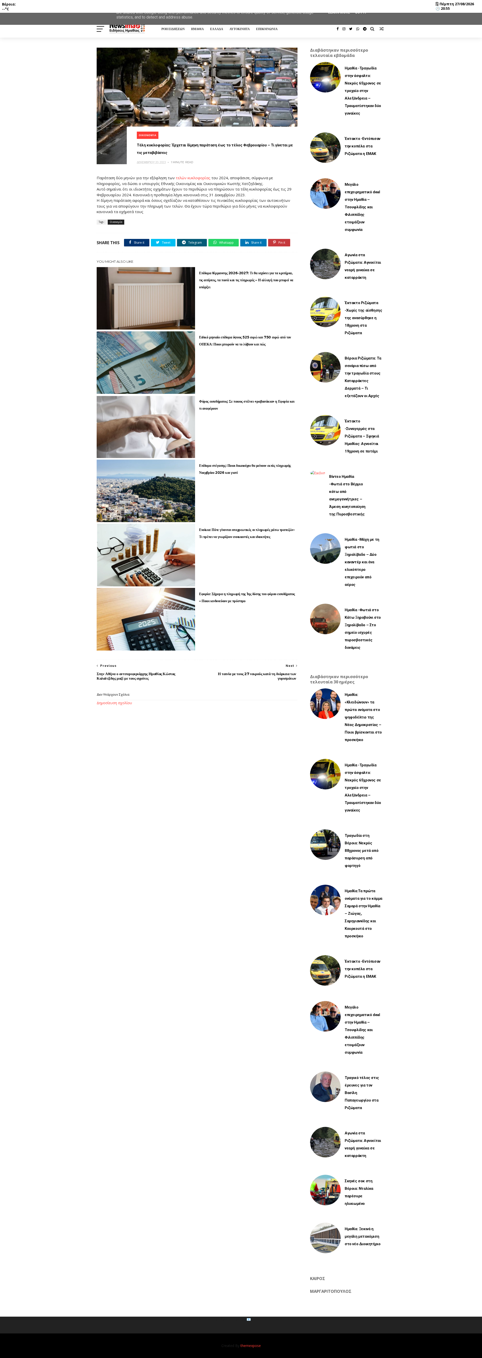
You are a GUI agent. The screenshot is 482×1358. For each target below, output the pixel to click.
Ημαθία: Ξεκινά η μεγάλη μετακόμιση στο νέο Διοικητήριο (362, 1236)
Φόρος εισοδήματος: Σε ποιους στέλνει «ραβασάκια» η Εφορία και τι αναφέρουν (246, 405)
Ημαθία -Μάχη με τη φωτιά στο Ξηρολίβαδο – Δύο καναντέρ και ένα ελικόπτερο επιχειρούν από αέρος (362, 562)
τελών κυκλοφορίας (192, 177)
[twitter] (350, 29)
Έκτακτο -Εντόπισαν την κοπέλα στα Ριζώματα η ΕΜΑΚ (362, 146)
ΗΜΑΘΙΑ (197, 29)
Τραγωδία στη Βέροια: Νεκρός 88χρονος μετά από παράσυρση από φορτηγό (361, 850)
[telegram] (365, 29)
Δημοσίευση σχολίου (114, 702)
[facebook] (338, 29)
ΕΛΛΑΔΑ (216, 29)
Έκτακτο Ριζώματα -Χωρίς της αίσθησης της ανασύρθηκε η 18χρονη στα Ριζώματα (363, 318)
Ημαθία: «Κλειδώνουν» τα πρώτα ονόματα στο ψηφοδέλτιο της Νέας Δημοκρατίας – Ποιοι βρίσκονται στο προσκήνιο (363, 717)
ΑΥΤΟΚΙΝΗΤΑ (239, 29)
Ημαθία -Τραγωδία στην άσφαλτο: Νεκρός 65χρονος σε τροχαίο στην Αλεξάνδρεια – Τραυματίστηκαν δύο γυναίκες (363, 91)
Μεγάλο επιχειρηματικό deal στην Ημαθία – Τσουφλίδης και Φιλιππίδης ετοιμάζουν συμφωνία (362, 207)
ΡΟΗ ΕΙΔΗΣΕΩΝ (173, 29)
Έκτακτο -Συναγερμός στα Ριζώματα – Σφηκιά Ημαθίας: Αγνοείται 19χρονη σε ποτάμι (362, 436)
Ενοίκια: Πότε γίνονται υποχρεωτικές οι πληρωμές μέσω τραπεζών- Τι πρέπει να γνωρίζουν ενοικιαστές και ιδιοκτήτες (247, 533)
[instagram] (343, 29)
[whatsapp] (357, 29)
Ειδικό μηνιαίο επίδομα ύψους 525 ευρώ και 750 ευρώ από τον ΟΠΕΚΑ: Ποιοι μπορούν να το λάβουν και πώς (245, 340)
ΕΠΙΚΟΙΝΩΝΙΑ (267, 29)
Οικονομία (147, 135)
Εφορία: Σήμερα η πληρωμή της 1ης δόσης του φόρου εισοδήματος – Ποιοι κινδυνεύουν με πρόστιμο (247, 597)
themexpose (250, 1345)
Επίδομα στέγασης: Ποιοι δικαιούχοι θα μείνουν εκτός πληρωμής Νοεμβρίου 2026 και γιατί (245, 469)
